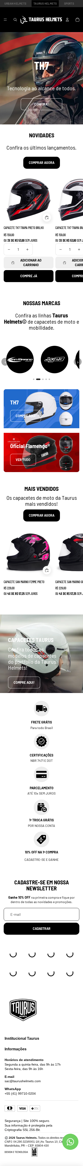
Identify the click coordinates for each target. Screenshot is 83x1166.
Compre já (28, 276)
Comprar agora (41, 163)
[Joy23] (54, 359)
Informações (16, 1049)
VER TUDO (23, 460)
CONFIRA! (41, 104)
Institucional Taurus (22, 1038)
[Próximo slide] (79, 78)
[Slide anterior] (4, 78)
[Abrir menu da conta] (67, 20)
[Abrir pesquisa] (15, 20)
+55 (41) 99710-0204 (20, 1093)
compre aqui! (24, 682)
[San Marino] (20, 359)
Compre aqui (26, 416)
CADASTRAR (41, 929)
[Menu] (5, 19)
